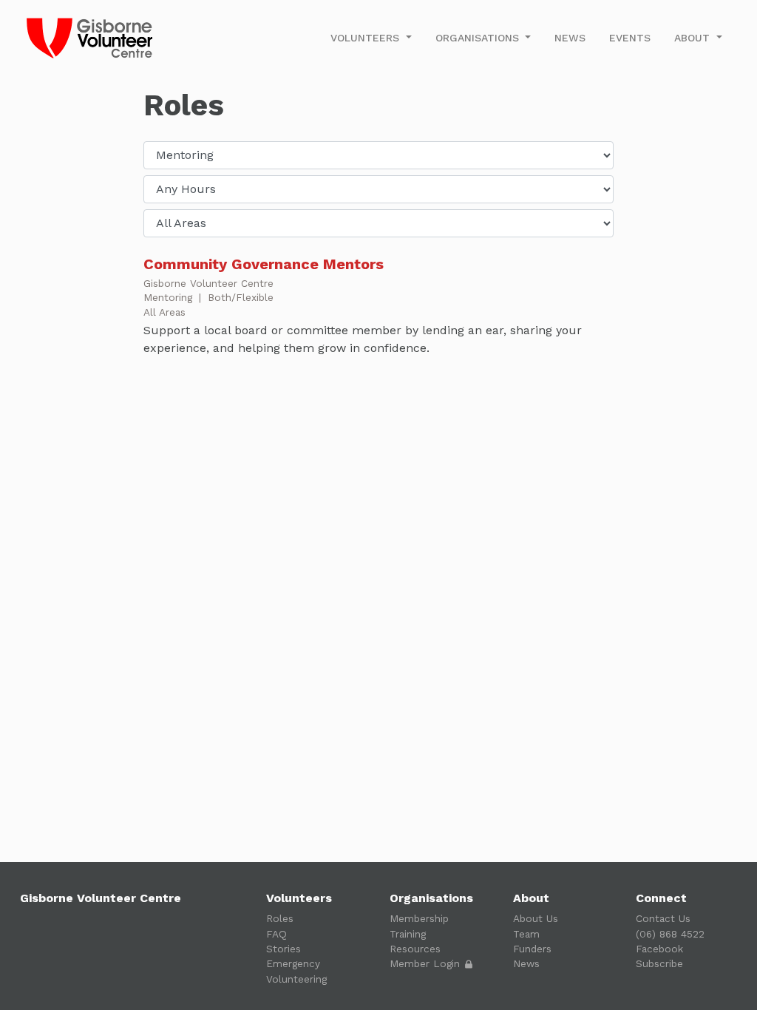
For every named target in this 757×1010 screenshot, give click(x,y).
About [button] (693, 38)
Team (526, 934)
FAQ (276, 934)
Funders (532, 949)
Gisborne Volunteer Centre (208, 283)
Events (630, 38)
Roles (279, 918)
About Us (535, 918)
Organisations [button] (479, 38)
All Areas (164, 312)
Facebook (659, 949)
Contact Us (663, 918)
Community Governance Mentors (263, 264)
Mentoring (169, 297)
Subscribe (659, 963)
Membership (419, 918)
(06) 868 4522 (670, 934)
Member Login (427, 963)
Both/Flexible (241, 297)
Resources (415, 949)
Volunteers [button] (366, 38)
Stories (283, 949)
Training (408, 934)
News (569, 38)
